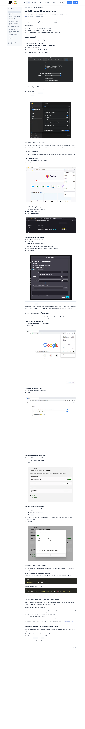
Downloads (34, 2)
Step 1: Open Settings (13, 19)
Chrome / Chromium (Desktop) (13, 26)
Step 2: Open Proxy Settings (14, 29)
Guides (31, 7)
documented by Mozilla (68, 621)
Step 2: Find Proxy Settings (14, 21)
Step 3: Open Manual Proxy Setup (14, 32)
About (23, 2)
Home (26, 7)
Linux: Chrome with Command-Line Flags (14, 38)
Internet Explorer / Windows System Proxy (13, 43)
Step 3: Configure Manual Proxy (14, 24)
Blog (41, 2)
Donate (69, 2)
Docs (28, 2)
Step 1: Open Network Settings (13, 14)
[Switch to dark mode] (65, 2)
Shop (54, 2)
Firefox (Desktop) (11, 18)
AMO (64, 619)
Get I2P (75, 2)
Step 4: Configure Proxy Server (13, 35)
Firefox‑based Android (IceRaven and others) (14, 40)
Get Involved (47, 2)
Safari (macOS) (11, 11)
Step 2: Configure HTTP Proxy (14, 16)
